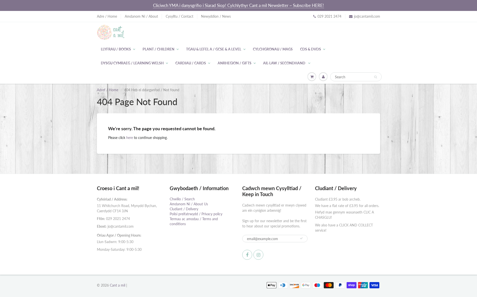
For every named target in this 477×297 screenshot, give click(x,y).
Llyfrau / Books (116, 49)
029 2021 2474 (329, 16)
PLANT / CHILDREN (158, 49)
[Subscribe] (301, 238)
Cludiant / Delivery (184, 209)
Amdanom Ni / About (141, 16)
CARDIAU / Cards (190, 63)
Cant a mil (117, 285)
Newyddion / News (216, 16)
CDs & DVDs (310, 49)
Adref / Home (107, 90)
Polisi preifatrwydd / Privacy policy (196, 214)
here (129, 137)
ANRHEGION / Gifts (234, 63)
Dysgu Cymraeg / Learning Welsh (132, 63)
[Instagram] (258, 255)
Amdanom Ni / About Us (189, 204)
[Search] (375, 77)
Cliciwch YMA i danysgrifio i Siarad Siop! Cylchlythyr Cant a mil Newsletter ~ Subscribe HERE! (238, 5)
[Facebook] (247, 255)
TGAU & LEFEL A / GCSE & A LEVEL (213, 49)
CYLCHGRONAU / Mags (273, 49)
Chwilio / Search (182, 199)
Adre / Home (107, 16)
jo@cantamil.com (367, 16)
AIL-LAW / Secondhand (284, 63)
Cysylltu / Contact (179, 16)
